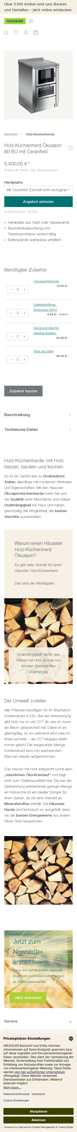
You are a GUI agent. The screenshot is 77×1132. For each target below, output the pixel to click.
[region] (38, 85)
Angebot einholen (38, 201)
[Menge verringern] (11, 290)
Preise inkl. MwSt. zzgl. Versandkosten (31, 170)
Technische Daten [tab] (21, 429)
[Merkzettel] (16, 32)
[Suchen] (6, 32)
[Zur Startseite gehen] (15, 21)
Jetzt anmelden (28, 997)
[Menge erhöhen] (24, 290)
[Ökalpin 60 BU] (38, 85)
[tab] (38, 414)
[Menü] (31, 21)
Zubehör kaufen (23, 391)
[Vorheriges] (7, 641)
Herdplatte (13, 182)
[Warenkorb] (36, 32)
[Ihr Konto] (26, 32)
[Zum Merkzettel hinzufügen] (70, 144)
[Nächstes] (69, 641)
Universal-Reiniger (46, 281)
